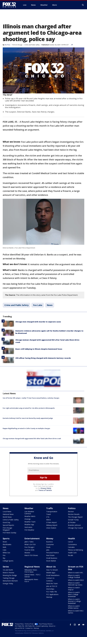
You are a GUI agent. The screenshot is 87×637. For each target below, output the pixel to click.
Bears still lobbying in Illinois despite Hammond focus (38, 349)
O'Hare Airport (51, 522)
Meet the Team (52, 583)
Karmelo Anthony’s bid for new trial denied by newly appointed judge (28, 418)
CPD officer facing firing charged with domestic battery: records (43, 358)
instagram (75, 624)
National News (8, 514)
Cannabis (71, 547)
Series (6, 566)
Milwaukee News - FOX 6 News (31, 571)
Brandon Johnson (74, 525)
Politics (71, 508)
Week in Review (8, 573)
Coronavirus (72, 544)
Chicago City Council (75, 528)
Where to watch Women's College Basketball (74, 601)
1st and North (8, 570)
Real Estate (50, 555)
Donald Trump (73, 520)
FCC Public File (51, 592)
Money (49, 538)
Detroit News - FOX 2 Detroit (32, 576)
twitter (79, 624)
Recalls (70, 555)
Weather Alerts (29, 516)
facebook (70, 624)
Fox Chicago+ (29, 547)
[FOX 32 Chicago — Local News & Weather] (10, 5)
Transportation (51, 511)
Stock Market (51, 561)
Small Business (51, 558)
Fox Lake (37, 305)
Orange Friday (8, 583)
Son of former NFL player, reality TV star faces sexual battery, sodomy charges (31, 398)
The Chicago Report (75, 517)
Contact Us (50, 578)
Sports (6, 538)
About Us (51, 566)
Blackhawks (7, 544)
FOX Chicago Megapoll (7, 529)
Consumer (50, 544)
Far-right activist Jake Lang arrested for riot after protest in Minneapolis (29, 408)
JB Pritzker (72, 522)
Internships (50, 589)
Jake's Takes (29, 542)
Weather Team (29, 522)
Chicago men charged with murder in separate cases (38, 322)
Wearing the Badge (10, 575)
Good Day (6, 522)
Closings (27, 519)
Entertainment (32, 538)
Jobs (47, 550)
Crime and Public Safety (32, 45)
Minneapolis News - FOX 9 (31, 580)
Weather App (29, 524)
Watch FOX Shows (31, 555)
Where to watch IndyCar (74, 588)
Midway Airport (51, 525)
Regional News (32, 566)
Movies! (27, 553)
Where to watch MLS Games (75, 612)
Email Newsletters (52, 575)
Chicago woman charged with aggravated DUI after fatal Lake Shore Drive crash (32, 438)
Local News (7, 511)
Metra (48, 520)
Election (71, 511)
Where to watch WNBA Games (74, 607)
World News (7, 517)
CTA (47, 517)
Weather (28, 508)
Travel (48, 514)
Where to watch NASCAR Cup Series (75, 584)
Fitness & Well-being (75, 550)
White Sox (6, 553)
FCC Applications (52, 594)
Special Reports (8, 525)
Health (71, 538)
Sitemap (49, 597)
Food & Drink (29, 550)
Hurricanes (28, 527)
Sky (4, 558)
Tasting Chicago (8, 578)
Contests (49, 581)
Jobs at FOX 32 (51, 586)
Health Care (72, 553)
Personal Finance (52, 553)
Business (49, 542)
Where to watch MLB (76, 580)
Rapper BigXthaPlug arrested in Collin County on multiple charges (26, 428)
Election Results (74, 514)
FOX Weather (29, 530)
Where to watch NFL (75, 573)
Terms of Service (45, 490)
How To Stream (52, 570)
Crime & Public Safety (11, 520)
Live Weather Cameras (29, 512)
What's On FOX (30, 544)
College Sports (8, 561)
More (54, 5)
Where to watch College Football (74, 576)
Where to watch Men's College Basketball (74, 594)
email (83, 624)
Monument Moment (10, 581)
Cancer (70, 542)
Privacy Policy (46, 488)
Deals (48, 547)
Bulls (4, 547)
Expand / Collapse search (83, 5)
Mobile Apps (50, 573)
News (49, 305)
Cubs (4, 550)
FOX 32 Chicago (17, 45)
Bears (5, 542)
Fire (4, 555)
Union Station (51, 528)
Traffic (49, 508)
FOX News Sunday (9, 533)
